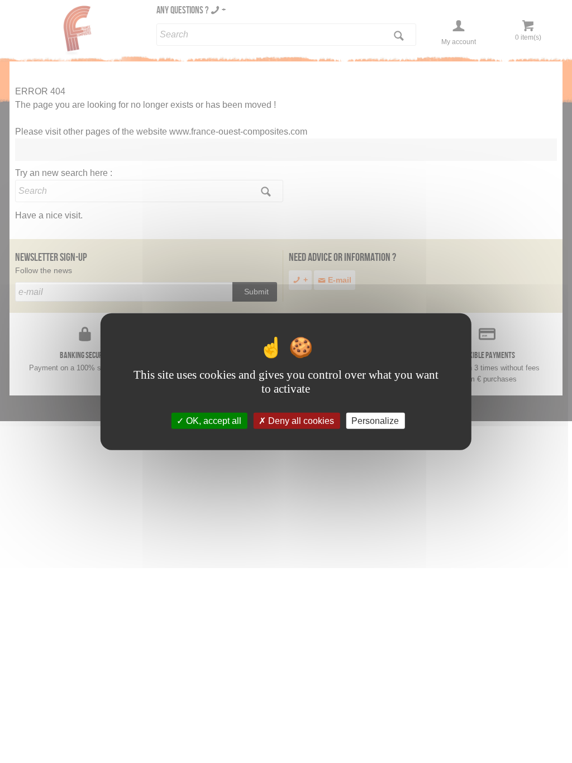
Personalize (375, 420)
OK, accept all (212, 420)
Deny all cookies (300, 420)
